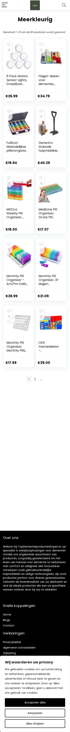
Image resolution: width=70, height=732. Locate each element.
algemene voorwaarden (19, 648)
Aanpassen (35, 713)
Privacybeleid (12, 642)
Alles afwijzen (35, 724)
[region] (35, 694)
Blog (6, 620)
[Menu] (4, 5)
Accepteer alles (35, 702)
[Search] (64, 5)
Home (7, 615)
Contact (8, 625)
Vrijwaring (9, 653)
